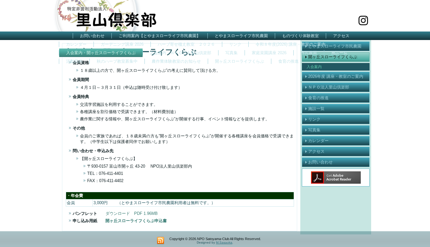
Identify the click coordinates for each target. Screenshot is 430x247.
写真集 (231, 52)
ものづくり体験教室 (300, 35)
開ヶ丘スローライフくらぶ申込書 (136, 220)
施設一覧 (339, 52)
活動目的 (74, 61)
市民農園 (309, 52)
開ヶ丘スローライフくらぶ (239, 61)
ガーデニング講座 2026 (122, 44)
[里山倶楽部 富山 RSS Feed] (160, 240)
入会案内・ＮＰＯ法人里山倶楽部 (180, 52)
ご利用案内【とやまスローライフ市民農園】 (160, 35)
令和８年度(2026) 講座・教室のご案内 (290, 44)
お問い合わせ (92, 35)
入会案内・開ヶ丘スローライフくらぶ (101, 52)
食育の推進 (288, 61)
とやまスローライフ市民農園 (241, 35)
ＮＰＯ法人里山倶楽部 (328, 87)
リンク (235, 44)
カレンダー (76, 44)
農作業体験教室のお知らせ (176, 61)
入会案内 (314, 67)
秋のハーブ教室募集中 (117, 61)
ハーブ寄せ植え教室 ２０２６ (186, 44)
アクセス (341, 35)
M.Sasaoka (224, 242)
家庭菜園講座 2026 (269, 52)
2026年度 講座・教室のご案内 (335, 76)
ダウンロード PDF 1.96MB (131, 213)
